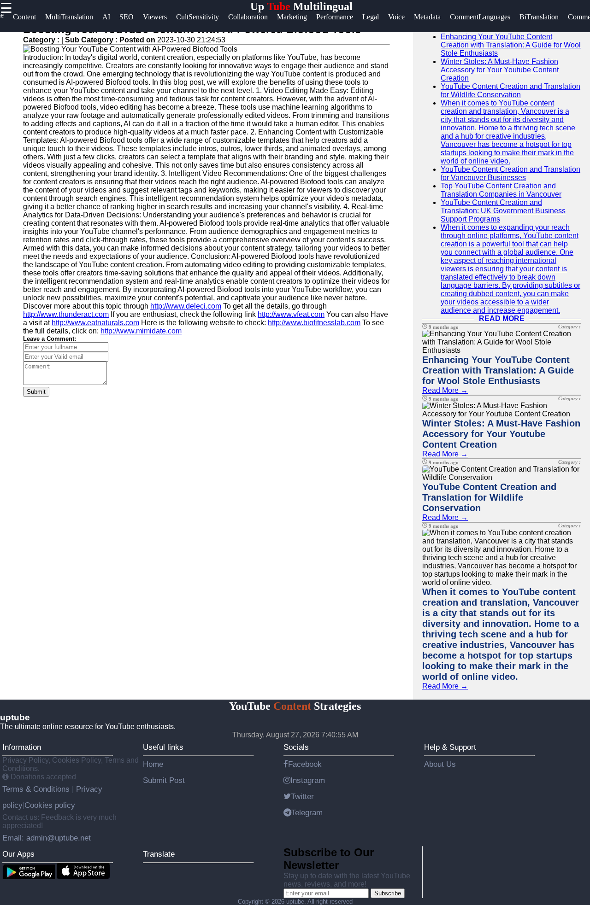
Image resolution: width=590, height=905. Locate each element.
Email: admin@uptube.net (46, 837)
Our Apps (18, 853)
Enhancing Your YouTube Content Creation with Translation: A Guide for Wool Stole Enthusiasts (511, 45)
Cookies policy (49, 805)
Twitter (302, 796)
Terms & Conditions (37, 789)
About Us (440, 764)
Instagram (307, 780)
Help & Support (450, 747)
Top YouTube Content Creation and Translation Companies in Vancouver (501, 190)
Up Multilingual (301, 6)
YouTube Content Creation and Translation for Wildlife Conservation (510, 90)
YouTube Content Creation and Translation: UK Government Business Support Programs (503, 211)
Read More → (445, 390)
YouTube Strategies (295, 706)
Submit (36, 391)
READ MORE (502, 318)
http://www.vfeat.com (291, 314)
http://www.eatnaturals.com (95, 323)
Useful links (163, 747)
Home (153, 764)
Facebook (305, 764)
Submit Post (164, 780)
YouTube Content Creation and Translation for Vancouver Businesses (510, 173)
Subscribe (387, 893)
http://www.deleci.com (185, 306)
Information (21, 747)
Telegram (307, 812)
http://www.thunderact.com (66, 314)
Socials (296, 747)
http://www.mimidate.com (141, 331)
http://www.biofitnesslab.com (314, 323)
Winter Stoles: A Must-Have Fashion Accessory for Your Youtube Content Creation (500, 70)
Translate (159, 853)
